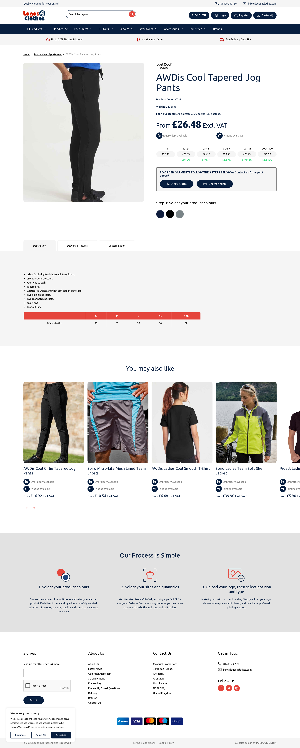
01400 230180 (179, 184)
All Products (34, 28)
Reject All (41, 735)
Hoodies (58, 28)
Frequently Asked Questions (104, 688)
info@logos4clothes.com (237, 669)
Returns (92, 698)
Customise (20, 735)
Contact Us (94, 702)
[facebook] (221, 688)
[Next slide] (34, 508)
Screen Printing (96, 678)
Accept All (61, 735)
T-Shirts (104, 28)
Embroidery (94, 683)
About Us (93, 664)
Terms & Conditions (144, 742)
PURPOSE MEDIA (266, 742)
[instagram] (237, 688)
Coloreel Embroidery (99, 673)
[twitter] (229, 688)
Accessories (171, 28)
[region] (40, 725)
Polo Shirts (81, 28)
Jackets (124, 28)
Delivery (92, 693)
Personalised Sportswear (48, 54)
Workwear (146, 28)
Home (26, 54)
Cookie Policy (166, 742)
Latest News (95, 668)
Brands (217, 28)
